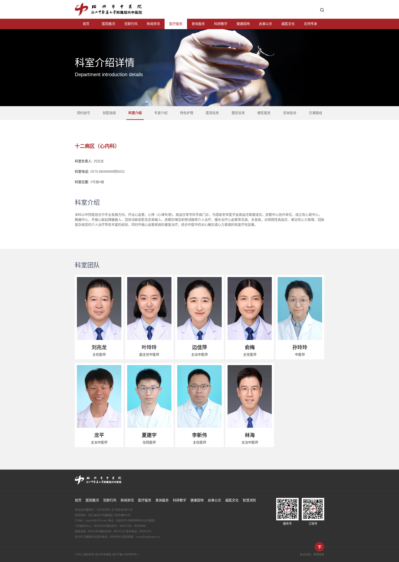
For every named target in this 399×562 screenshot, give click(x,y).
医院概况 (108, 24)
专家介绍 (160, 113)
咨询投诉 (289, 113)
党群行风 (131, 24)
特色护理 (186, 113)
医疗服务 (175, 24)
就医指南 (109, 113)
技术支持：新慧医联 (312, 554)
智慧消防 (249, 500)
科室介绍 (135, 113)
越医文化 (288, 24)
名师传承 (310, 24)
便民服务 (264, 113)
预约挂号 (83, 113)
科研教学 (220, 24)
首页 (86, 24)
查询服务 (198, 24)
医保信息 (212, 113)
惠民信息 (238, 113)
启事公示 (265, 24)
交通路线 (315, 113)
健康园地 (243, 24)
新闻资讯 (153, 24)
